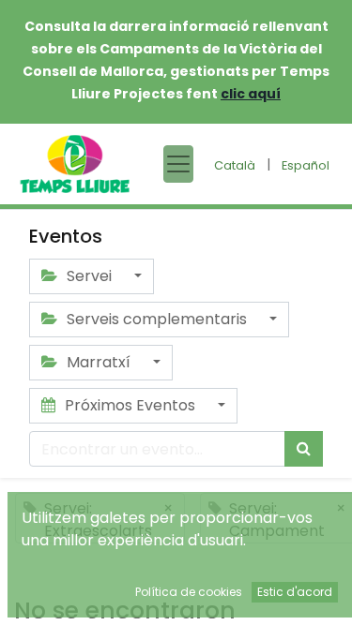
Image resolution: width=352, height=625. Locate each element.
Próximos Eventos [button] (130, 405)
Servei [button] (89, 276)
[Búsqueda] (303, 449)
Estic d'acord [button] (294, 592)
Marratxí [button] (98, 362)
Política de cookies (188, 592)
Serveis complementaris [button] (157, 319)
